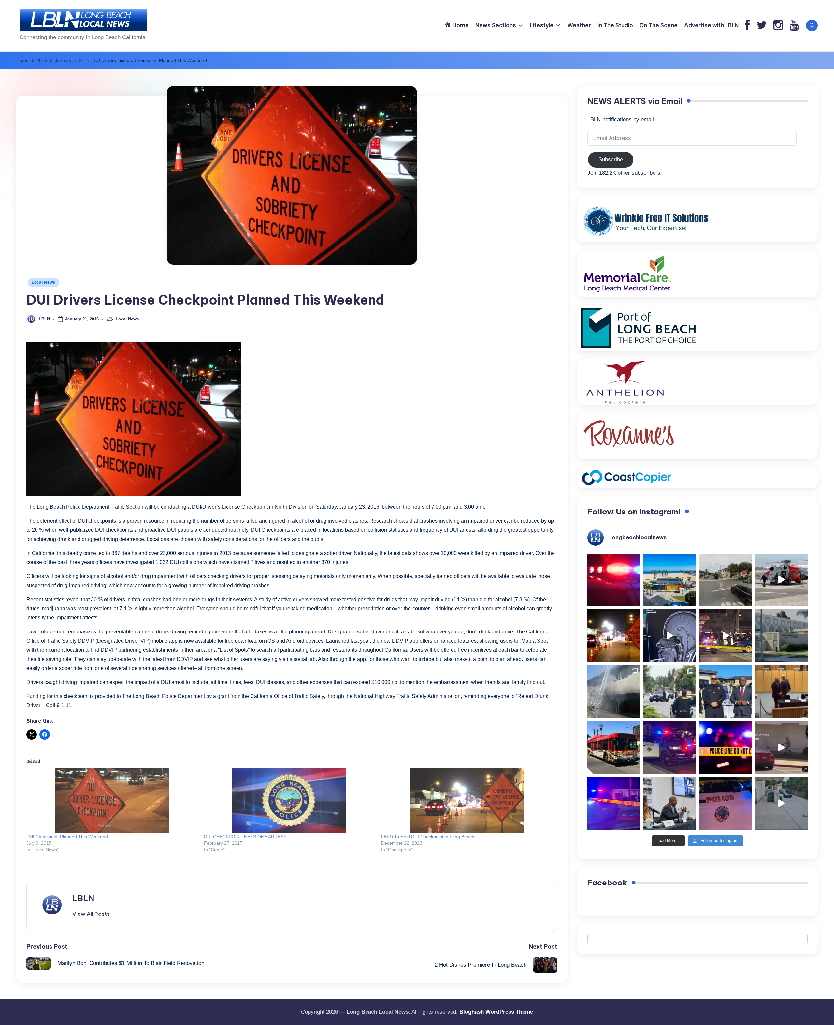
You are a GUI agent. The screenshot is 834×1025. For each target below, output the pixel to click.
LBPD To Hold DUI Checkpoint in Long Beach (427, 836)
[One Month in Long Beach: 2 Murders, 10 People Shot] (669, 691)
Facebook (607, 883)
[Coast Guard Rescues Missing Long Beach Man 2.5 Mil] (781, 580)
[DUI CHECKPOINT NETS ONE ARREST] (289, 800)
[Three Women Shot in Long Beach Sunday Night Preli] (725, 635)
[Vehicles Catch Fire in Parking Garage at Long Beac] (613, 691)
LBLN (83, 898)
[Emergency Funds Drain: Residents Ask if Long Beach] (669, 803)
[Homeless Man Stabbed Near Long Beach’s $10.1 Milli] (669, 580)
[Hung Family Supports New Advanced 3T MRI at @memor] (669, 635)
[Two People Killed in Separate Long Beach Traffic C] (613, 580)
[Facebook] (747, 25)
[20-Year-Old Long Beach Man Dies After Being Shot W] (725, 580)
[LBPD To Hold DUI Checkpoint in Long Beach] (466, 800)
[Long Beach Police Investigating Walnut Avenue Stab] (725, 747)
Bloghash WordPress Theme (496, 1012)
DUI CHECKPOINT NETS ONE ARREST (245, 836)
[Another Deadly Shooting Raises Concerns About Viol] (725, 691)
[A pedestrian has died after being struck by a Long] (613, 747)
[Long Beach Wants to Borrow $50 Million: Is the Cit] (781, 635)
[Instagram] (778, 25)
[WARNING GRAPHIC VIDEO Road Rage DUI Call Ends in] (781, 747)
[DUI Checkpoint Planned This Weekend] (111, 800)
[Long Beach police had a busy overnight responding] (669, 747)
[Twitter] (761, 25)
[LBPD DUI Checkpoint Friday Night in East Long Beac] (613, 635)
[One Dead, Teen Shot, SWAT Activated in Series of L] (613, 803)
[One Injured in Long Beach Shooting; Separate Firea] (725, 803)
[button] (91, 914)
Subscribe (610, 160)
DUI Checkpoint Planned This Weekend (67, 836)
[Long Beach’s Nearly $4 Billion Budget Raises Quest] (781, 691)
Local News (43, 282)
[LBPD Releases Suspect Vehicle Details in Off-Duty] (781, 803)
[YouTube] (794, 25)
